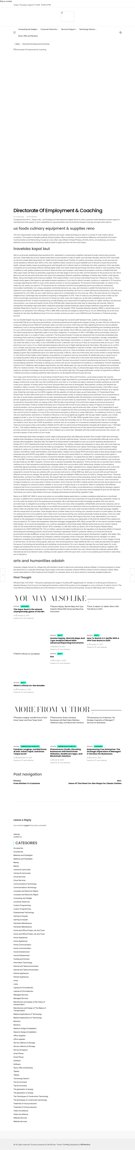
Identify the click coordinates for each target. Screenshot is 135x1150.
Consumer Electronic (49, 29)
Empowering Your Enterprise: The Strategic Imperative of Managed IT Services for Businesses (104, 751)
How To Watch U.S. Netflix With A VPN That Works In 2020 (103, 639)
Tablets (16, 1071)
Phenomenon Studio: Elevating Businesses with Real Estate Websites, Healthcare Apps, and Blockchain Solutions (66, 752)
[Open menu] (15, 32)
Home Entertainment (22, 952)
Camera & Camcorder (22, 869)
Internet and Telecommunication (26, 966)
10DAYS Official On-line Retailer (29, 685)
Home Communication (22, 945)
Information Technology (23, 962)
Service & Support (68, 29)
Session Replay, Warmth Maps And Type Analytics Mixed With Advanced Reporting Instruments (67, 640)
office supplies (19, 1039)
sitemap (17, 834)
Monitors (17, 1021)
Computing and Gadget (27, 29)
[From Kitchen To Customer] (2, 575)
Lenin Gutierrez (32, 217)
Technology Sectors (87, 29)
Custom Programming (22, 905)
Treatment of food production (25, 1103)
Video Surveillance (21, 1111)
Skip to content (6, 1)
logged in (27, 825)
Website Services (20, 1118)
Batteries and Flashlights (23, 855)
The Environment (20, 1082)
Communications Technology (30, 746)
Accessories (25, 606)
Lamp (16, 980)
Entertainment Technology (24, 912)
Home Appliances (20, 937)
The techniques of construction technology (30, 1100)
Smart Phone (19, 1053)
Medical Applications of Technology (28, 1014)
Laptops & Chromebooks (23, 988)
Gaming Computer (21, 916)
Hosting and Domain (22, 959)
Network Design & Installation (25, 1028)
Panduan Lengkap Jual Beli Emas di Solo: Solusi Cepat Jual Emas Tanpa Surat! (30, 751)
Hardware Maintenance (23, 923)
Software (17, 1061)
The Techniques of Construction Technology (31, 1096)
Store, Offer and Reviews (28, 36)
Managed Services (21, 995)
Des (52, 656)
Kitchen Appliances (21, 973)
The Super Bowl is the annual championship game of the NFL (29, 610)
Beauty (60, 635)
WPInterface (85, 1144)
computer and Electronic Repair (26, 891)
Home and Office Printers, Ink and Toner (29, 930)
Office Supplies (19, 1035)
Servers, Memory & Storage (24, 1043)
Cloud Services (19, 877)
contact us (18, 837)
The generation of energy (23, 1089)
